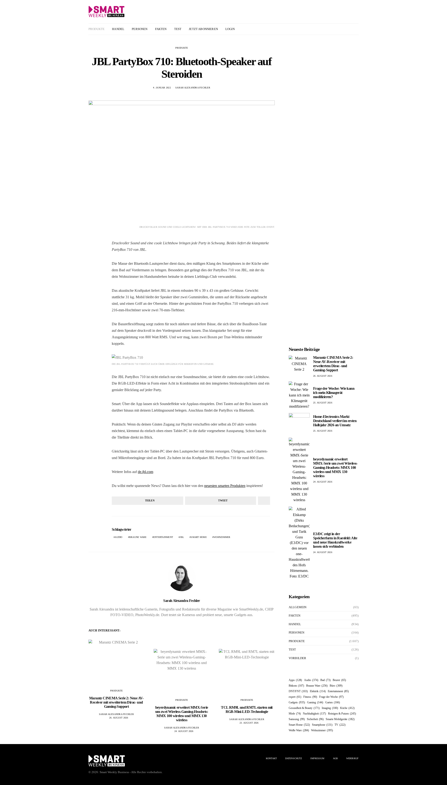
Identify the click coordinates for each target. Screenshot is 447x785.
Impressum (317, 758)
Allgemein (297, 607)
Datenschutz (293, 758)
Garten (332, 702)
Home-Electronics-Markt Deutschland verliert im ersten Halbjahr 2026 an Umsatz (334, 421)
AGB (335, 758)
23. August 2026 (249, 722)
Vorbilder (297, 658)
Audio (118, 537)
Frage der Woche (331, 696)
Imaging (330, 708)
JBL (182, 537)
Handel (118, 29)
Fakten (161, 29)
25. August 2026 (322, 402)
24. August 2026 (183, 731)
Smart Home (199, 537)
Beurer (339, 680)
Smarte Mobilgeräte (340, 719)
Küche (347, 708)
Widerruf (352, 758)
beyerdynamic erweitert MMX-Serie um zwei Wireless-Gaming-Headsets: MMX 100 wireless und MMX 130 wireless (181, 713)
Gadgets (297, 702)
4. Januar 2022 (162, 87)
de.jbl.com (145, 472)
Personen (139, 29)
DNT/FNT (298, 691)
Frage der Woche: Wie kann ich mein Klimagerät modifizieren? (333, 392)
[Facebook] (344, 29)
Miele (295, 713)
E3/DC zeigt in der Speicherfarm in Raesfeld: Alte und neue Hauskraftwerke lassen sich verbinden (335, 540)
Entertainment (163, 537)
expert (295, 696)
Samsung (297, 719)
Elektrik (318, 691)
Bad (325, 680)
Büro (336, 685)
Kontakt (271, 758)
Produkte (96, 29)
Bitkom (296, 685)
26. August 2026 (118, 717)
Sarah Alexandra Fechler (192, 87)
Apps (295, 680)
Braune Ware (138, 537)
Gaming (315, 702)
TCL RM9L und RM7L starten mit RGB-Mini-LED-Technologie (247, 709)
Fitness (310, 696)
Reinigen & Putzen (342, 713)
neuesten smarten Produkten (224, 486)
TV (340, 724)
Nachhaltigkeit (314, 713)
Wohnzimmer (221, 537)
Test (178, 29)
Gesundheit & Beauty (304, 708)
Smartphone (322, 724)
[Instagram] (350, 29)
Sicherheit (315, 719)
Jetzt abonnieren (203, 29)
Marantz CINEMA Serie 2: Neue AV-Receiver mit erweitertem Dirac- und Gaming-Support (116, 702)
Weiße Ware (299, 730)
